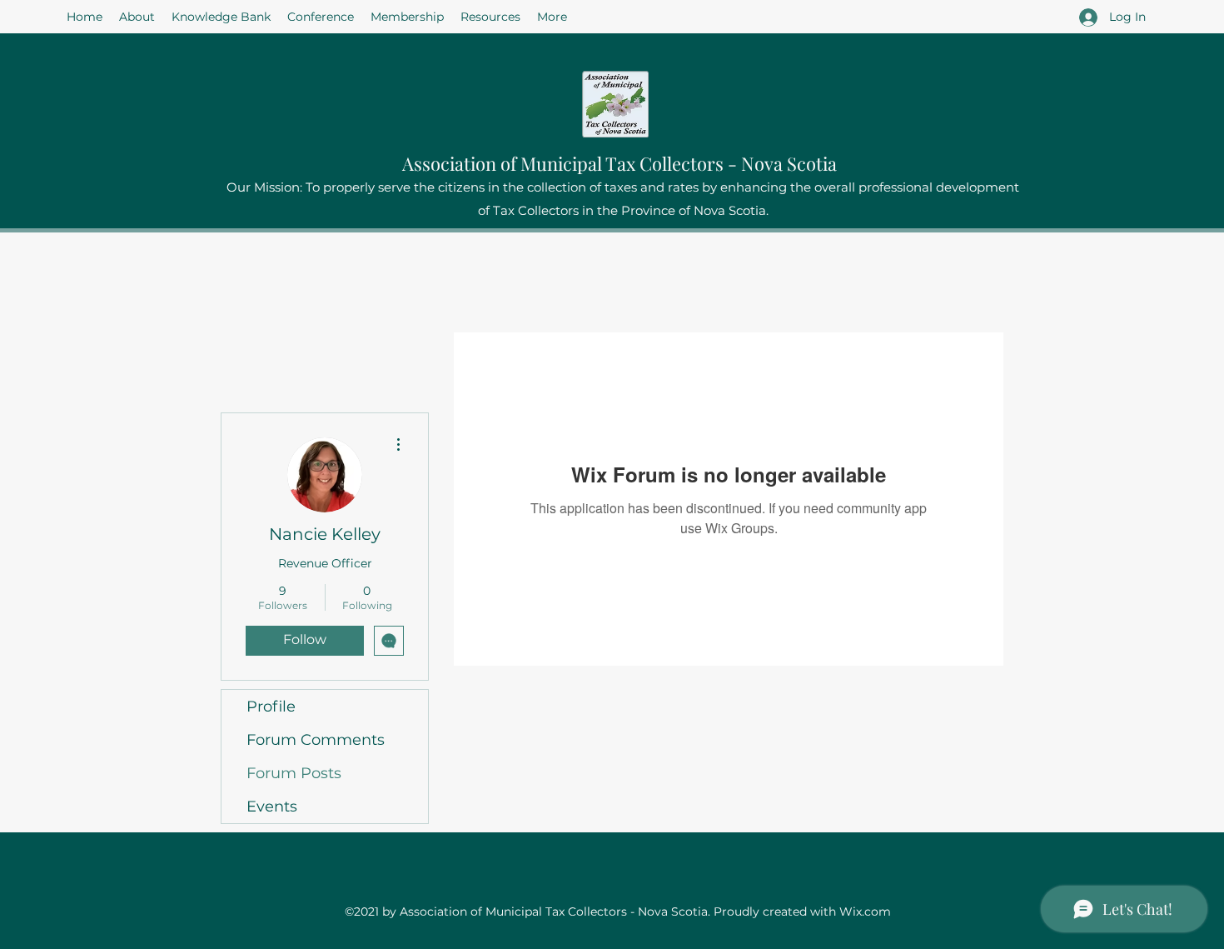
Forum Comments (315, 740)
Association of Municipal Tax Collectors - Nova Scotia (619, 163)
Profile (271, 706)
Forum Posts (293, 773)
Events (271, 806)
